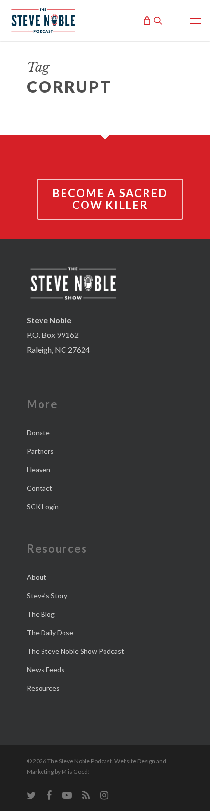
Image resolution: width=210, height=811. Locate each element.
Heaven (38, 469)
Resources (43, 688)
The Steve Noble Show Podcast (75, 651)
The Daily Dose (50, 632)
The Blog (41, 614)
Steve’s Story (47, 595)
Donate (38, 432)
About (36, 577)
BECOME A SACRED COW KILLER (110, 199)
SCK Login (43, 506)
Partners (40, 451)
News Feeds (45, 669)
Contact (39, 488)
